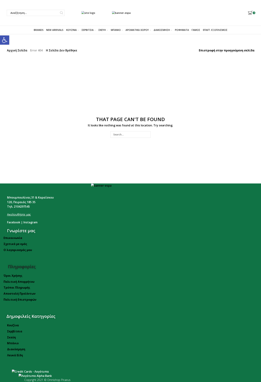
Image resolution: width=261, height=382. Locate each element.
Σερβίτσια (14, 331)
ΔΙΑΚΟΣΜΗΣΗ (162, 30)
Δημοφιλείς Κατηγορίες (30, 316)
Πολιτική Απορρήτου (19, 282)
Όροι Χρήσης (13, 276)
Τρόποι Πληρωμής (17, 287)
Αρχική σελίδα (17, 50)
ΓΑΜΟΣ (196, 30)
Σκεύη (11, 337)
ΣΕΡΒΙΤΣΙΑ (87, 30)
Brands (39, 30)
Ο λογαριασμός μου (18, 250)
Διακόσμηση (16, 349)
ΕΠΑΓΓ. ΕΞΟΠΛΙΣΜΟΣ (215, 30)
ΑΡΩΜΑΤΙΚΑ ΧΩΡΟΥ (137, 30)
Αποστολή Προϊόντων (20, 293)
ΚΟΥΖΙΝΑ (71, 30)
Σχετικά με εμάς (15, 244)
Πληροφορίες (22, 266)
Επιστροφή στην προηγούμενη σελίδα (226, 50)
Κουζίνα (13, 325)
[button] (4, 40)
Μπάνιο (13, 343)
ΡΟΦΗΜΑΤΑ (182, 30)
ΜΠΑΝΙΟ (116, 30)
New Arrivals (54, 30)
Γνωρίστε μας (21, 230)
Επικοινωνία (13, 238)
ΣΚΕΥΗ (102, 30)
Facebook (13, 222)
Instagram (30, 222)
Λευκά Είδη (15, 355)
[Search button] (61, 13)
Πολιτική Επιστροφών (20, 300)
